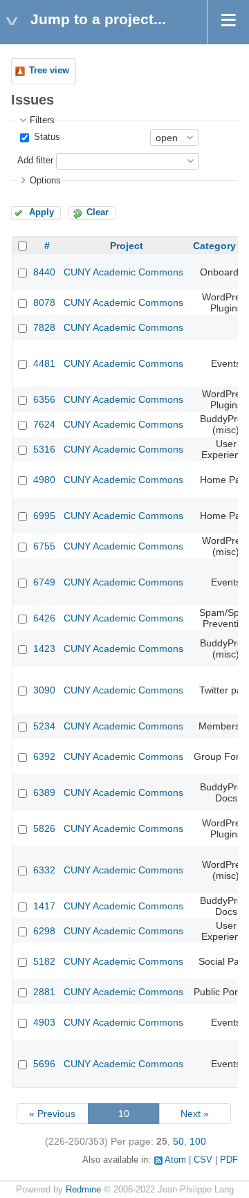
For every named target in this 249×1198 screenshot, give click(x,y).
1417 (44, 905)
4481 (44, 363)
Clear (97, 212)
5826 (44, 828)
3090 (44, 690)
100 (198, 1141)
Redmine (83, 1190)
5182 (44, 961)
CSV (203, 1160)
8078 (44, 302)
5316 (44, 449)
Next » (195, 1113)
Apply (41, 212)
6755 (44, 546)
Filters (42, 120)
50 (178, 1141)
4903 (44, 1022)
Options (45, 180)
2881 (44, 991)
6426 (44, 618)
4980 (44, 479)
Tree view (49, 70)
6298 (44, 930)
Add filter (35, 160)
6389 (44, 792)
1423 (44, 648)
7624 (44, 424)
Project (126, 245)
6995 (44, 515)
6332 (44, 869)
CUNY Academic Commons (123, 272)
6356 (44, 399)
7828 (44, 327)
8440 (44, 272)
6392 (44, 756)
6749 (44, 582)
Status (45, 137)
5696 (44, 1063)
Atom (175, 1160)
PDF (229, 1160)
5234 (44, 726)
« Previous (52, 1113)
